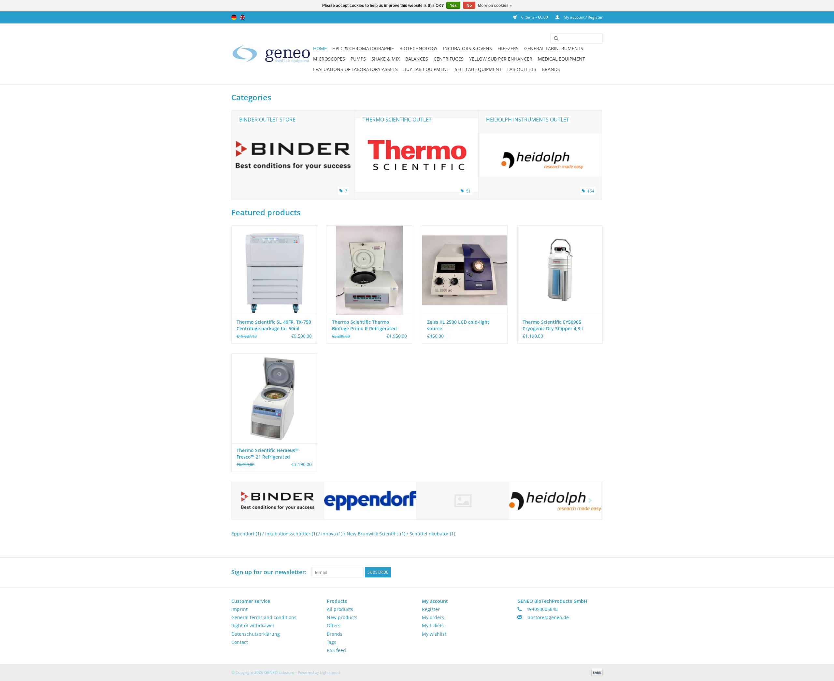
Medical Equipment (561, 59)
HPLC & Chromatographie (363, 48)
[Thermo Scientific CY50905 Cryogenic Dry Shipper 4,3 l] (560, 270)
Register (431, 609)
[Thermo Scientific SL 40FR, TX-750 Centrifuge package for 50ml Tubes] (274, 270)
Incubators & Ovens (467, 48)
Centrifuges (449, 59)
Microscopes (329, 59)
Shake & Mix (385, 59)
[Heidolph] (555, 500)
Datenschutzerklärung (255, 634)
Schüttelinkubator (432, 534)
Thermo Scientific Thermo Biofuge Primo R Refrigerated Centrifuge (364, 325)
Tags (331, 642)
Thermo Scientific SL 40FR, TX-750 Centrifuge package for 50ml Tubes (274, 325)
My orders (433, 617)
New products (342, 617)
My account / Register (583, 17)
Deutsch (234, 17)
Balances (416, 59)
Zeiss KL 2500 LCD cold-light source (458, 325)
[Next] (589, 500)
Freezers (508, 48)
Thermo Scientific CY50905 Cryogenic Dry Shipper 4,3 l (553, 325)
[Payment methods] (596, 672)
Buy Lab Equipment (426, 69)
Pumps (358, 59)
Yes (453, 5)
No (469, 5)
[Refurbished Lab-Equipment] (271, 54)
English (242, 17)
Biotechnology (418, 48)
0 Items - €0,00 (534, 17)
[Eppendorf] (370, 500)
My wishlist (434, 634)
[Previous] (244, 500)
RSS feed (336, 650)
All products (340, 609)
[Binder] (278, 500)
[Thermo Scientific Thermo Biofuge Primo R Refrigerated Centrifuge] (369, 270)
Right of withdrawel (252, 625)
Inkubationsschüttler (291, 534)
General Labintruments (553, 48)
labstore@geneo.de (547, 617)
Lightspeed (330, 672)
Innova (331, 534)
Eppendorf (246, 534)
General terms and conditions (263, 617)
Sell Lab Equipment (478, 69)
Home (320, 48)
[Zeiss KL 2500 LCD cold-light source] (465, 270)
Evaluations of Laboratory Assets (355, 69)
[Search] (554, 38)
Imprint (239, 609)
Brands (551, 69)
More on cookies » (495, 5)
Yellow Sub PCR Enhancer (500, 59)
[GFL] (463, 500)
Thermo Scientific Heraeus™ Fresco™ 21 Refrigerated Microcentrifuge (268, 453)
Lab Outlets (521, 69)
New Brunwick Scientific (376, 534)
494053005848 (542, 609)
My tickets (433, 625)
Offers (333, 625)
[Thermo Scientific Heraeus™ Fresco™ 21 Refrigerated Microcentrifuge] (274, 398)
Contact (239, 642)
